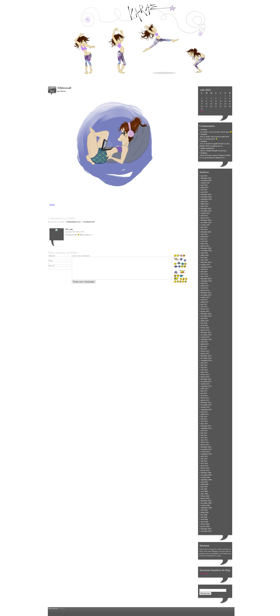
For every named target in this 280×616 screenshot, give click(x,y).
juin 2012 (204, 416)
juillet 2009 (205, 484)
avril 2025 (204, 192)
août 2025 (204, 185)
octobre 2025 (205, 182)
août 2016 (204, 318)
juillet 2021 (205, 236)
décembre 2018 (206, 278)
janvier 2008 (205, 526)
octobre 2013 (205, 384)
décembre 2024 (206, 194)
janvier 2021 (205, 246)
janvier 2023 (205, 218)
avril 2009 (204, 491)
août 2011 (204, 430)
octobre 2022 (205, 225)
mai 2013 (204, 393)
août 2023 (204, 215)
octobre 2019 (205, 264)
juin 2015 (204, 346)
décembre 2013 (206, 379)
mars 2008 (204, 521)
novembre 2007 (206, 531)
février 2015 (205, 351)
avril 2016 (204, 325)
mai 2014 (204, 367)
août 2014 (204, 362)
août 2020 (204, 253)
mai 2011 (204, 435)
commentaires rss (73, 221)
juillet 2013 (205, 388)
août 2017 (204, 299)
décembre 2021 (206, 232)
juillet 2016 (205, 320)
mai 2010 (204, 461)
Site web (51, 265)
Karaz (63, 91)
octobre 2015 (205, 337)
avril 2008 (204, 519)
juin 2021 (204, 239)
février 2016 (205, 327)
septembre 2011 (206, 428)
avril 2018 (204, 288)
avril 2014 (204, 369)
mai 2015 (204, 348)
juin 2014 (204, 365)
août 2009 (204, 482)
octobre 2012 (205, 407)
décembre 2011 (206, 426)
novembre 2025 (206, 180)
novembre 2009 (206, 475)
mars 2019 (204, 276)
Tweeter (52, 204)
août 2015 (204, 341)
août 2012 (204, 412)
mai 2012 (204, 419)
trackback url (89, 221)
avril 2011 (204, 437)
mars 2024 (204, 206)
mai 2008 (204, 517)
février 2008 (205, 524)
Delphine (204, 129)
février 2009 (205, 496)
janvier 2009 (205, 498)
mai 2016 (204, 323)
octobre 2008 (205, 505)
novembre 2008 (206, 503)
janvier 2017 (205, 311)
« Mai (201, 111)
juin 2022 (204, 227)
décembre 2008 (206, 500)
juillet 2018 (205, 285)
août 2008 (204, 510)
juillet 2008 (205, 512)
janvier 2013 (205, 400)
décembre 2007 (206, 528)
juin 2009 (204, 486)
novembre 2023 (206, 211)
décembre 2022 (206, 220)
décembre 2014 (206, 355)
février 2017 (205, 309)
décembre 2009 (206, 472)
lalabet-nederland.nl (207, 148)
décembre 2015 (206, 332)
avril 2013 (204, 395)
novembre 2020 (206, 250)
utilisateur (52, 256)
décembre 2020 (206, 248)
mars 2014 (204, 372)
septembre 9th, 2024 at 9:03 (74, 232)
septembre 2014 (206, 360)
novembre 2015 (206, 334)
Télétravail (64, 87)
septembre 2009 (206, 479)
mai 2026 (204, 175)
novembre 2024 (206, 196)
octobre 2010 (205, 451)
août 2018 (204, 283)
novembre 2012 (206, 405)
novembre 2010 (206, 449)
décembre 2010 (206, 447)
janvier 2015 (205, 353)
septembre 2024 (206, 199)
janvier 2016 (205, 330)
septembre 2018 (206, 281)
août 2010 (204, 456)
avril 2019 (204, 274)
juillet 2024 (205, 204)
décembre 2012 (206, 402)
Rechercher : (203, 588)
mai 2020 (204, 257)
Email (50, 260)
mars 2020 (204, 260)
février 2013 (205, 398)
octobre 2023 (205, 213)
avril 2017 (204, 306)
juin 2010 (204, 458)
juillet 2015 (205, 344)
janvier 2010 (205, 470)
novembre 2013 (206, 381)
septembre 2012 (206, 409)
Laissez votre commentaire (81, 256)
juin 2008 (204, 514)
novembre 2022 (206, 222)
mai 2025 (204, 189)
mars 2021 (204, 243)
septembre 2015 (206, 339)
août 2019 (204, 269)
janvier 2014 (205, 377)
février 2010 (205, 468)
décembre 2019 (206, 262)
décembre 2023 (206, 208)
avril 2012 (204, 421)
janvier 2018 (205, 290)
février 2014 (205, 374)
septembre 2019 (206, 267)
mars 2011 (204, 440)
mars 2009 (204, 493)
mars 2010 (204, 465)
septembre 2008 (206, 507)
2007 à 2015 (203, 573)
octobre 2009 (205, 477)
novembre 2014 (206, 358)
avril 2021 (204, 241)
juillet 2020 (205, 255)
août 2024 (204, 201)
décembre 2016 (206, 313)
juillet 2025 (205, 187)
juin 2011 (204, 433)
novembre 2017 (206, 295)
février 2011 (205, 442)
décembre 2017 (206, 292)
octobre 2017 (205, 297)
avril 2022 (204, 229)
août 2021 (204, 234)
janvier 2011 (205, 444)
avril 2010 (204, 463)
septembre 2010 (206, 454)
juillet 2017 (205, 302)
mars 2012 (204, 423)
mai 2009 (204, 489)
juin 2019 (204, 271)
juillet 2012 (205, 414)
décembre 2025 (206, 178)
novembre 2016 (206, 316)
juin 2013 (204, 391)
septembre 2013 (206, 386)
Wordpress (61, 608)
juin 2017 (204, 304)
